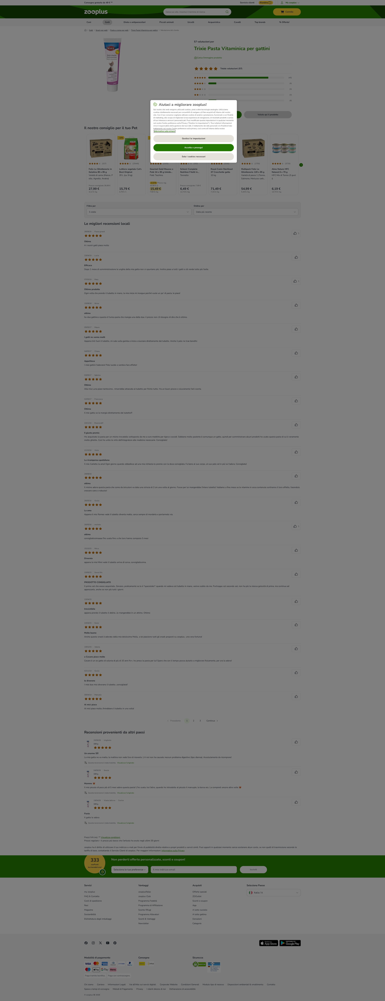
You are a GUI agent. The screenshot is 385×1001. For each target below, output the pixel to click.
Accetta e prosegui (193, 147)
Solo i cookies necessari (193, 156)
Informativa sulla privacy (164, 131)
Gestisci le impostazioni (193, 138)
